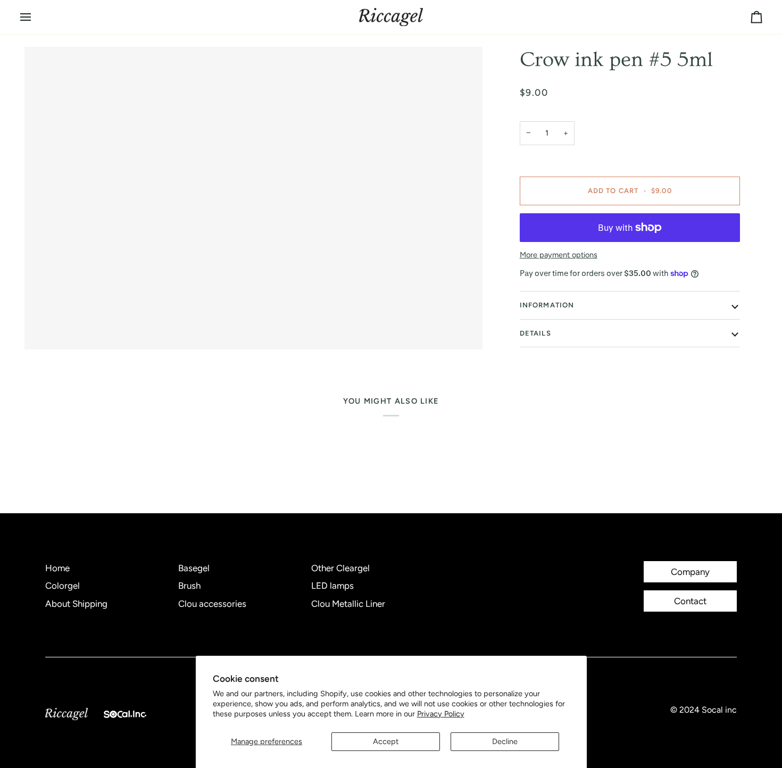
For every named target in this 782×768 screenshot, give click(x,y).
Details (535, 333)
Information (547, 305)
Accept (385, 741)
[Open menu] (35, 17)
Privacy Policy (440, 714)
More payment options (558, 255)
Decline (505, 741)
